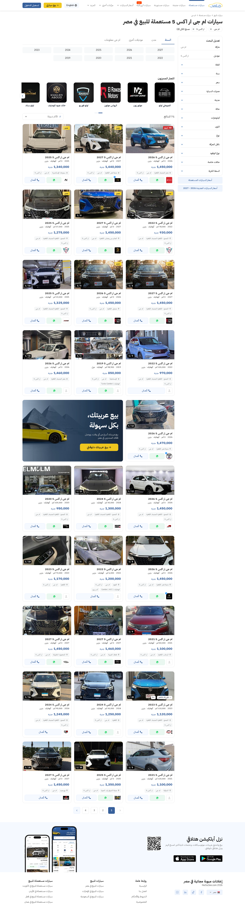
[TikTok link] (193, 892)
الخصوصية (141, 902)
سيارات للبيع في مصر (95, 886)
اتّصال (136, 180)
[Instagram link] (177, 892)
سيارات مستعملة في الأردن (41, 891)
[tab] (168, 40)
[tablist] (98, 40)
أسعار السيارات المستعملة (200, 180)
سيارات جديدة (179, 5)
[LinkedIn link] (185, 892)
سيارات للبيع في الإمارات (93, 891)
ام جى (149, 172)
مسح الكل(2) (183, 29)
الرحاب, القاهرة (163, 654)
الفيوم (115, 584)
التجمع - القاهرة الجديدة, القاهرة (157, 238)
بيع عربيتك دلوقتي (97, 447)
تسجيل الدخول (31, 5)
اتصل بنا (143, 891)
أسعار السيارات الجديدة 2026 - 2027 (200, 188)
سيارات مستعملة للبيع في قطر (39, 896)
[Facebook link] (201, 892)
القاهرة (63, 584)
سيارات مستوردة (161, 5)
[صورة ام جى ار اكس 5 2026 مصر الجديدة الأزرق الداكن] (150, 138)
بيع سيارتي (51, 5)
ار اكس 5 (140, 172)
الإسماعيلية (113, 378)
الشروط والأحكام (139, 896)
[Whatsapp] (157, 180)
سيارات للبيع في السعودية (92, 896)
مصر (214, 892)
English (70, 5)
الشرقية (166, 790)
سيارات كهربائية (144, 5)
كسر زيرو (95, 589)
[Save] (129, 128)
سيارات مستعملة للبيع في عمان (38, 902)
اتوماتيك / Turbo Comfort (110, 383)
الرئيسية (143, 886)
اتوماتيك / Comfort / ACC (110, 589)
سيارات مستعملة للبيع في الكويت (37, 886)
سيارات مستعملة (196, 5)
